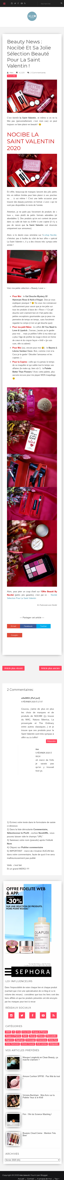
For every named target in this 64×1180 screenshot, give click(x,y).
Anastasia (41, 1040)
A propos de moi (44, 1179)
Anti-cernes (42, 1044)
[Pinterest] (43, 1015)
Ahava (41, 1036)
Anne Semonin (12, 1044)
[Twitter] (22, 1015)
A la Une (12, 76)
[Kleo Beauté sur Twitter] (15, 3)
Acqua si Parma (13, 1036)
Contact (30, 1179)
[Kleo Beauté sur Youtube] (21, 3)
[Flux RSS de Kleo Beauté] (24, 3)
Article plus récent (13, 668)
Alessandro (51, 1036)
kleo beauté (24, 1175)
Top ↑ (57, 1179)
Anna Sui (53, 1040)
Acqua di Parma (39, 1032)
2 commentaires (38, 72)
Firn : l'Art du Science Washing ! (37, 1114)
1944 (8, 1032)
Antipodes (53, 1044)
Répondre (51, 741)
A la (18, 1032)
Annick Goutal (27, 1044)
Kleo (11, 72)
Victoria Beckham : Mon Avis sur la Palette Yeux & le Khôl (39, 1096)
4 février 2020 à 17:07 (32, 702)
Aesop (33, 1036)
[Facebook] (32, 1015)
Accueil (21, 1179)
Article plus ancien (50, 668)
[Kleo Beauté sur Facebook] (18, 3)
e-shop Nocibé (50, 235)
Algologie (20, 1040)
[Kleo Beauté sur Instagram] (11, 3)
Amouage (30, 1040)
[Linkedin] (11, 1015)
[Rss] (53, 1015)
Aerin (25, 1036)
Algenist (9, 1040)
